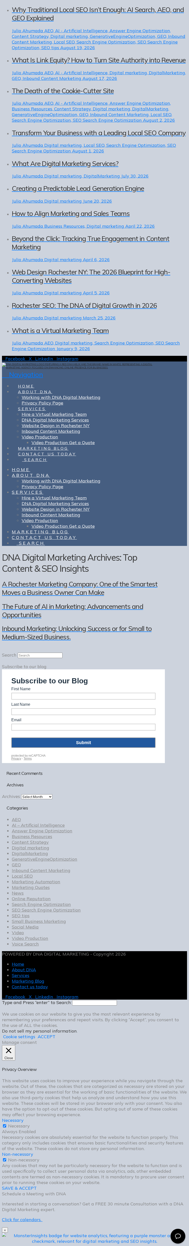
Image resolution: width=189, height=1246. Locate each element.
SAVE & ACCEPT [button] (19, 1188)
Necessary (19, 1126)
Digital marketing (30, 848)
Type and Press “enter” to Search (36, 1002)
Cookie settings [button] (19, 1036)
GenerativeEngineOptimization (44, 859)
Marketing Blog (28, 981)
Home (18, 964)
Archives (11, 796)
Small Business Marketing (39, 921)
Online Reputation (31, 898)
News (18, 893)
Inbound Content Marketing (41, 870)
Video (18, 932)
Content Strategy (30, 842)
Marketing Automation (36, 882)
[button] (22, 374)
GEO (16, 865)
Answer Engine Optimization (42, 831)
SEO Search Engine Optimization (46, 910)
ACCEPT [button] (46, 1036)
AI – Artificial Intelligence (38, 825)
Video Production (30, 938)
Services (20, 975)
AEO (16, 819)
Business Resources (32, 836)
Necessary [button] (13, 1120)
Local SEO (22, 876)
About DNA (24, 970)
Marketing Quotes (31, 887)
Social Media (25, 927)
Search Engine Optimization (41, 904)
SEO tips (21, 915)
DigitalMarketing (30, 853)
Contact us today (30, 987)
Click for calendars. (22, 1219)
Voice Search (25, 944)
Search (9, 655)
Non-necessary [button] (17, 1154)
